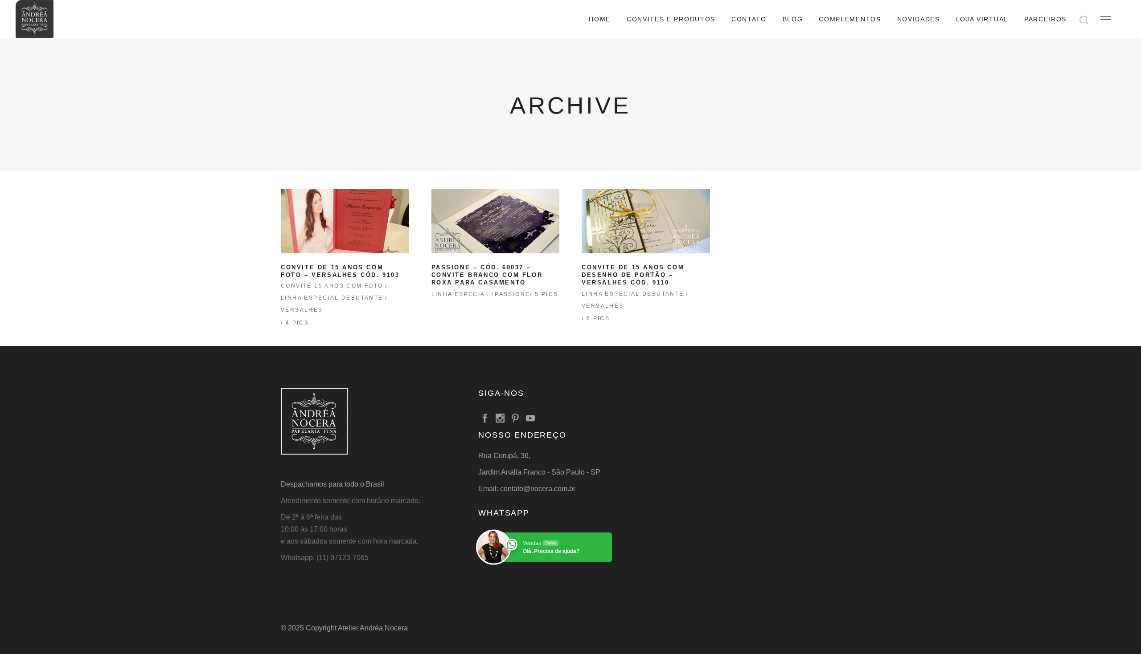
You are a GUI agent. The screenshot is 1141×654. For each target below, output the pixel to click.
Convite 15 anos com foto (332, 286)
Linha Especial (460, 294)
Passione (512, 294)
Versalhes (302, 310)
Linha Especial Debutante (332, 298)
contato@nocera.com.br (537, 488)
